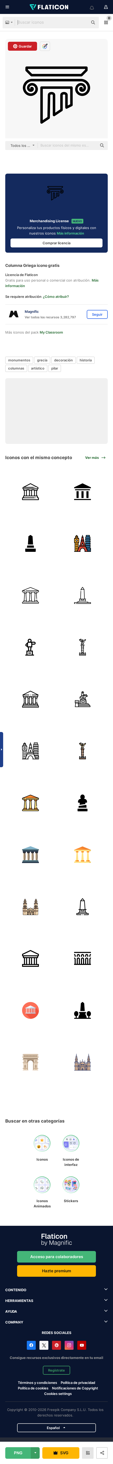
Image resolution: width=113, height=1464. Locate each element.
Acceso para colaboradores (56, 1256)
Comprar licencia (56, 243)
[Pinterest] (56, 1345)
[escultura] (83, 803)
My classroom (51, 332)
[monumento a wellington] (83, 1010)
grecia (42, 360)
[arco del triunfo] (31, 1062)
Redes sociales (56, 1333)
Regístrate (56, 1370)
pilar (54, 368)
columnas (16, 368)
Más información (70, 233)
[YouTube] (81, 1345)
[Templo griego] (31, 855)
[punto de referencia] (83, 543)
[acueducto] (83, 958)
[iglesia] (83, 1062)
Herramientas (19, 1301)
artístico (37, 368)
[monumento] (83, 492)
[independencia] (83, 647)
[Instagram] (69, 1345)
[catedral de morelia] (31, 907)
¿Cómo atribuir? (56, 296)
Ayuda (11, 1311)
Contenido (15, 1290)
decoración (63, 360)
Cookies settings (58, 1394)
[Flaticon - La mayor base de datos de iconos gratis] (49, 7)
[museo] (31, 699)
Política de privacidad (78, 1382)
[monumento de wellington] (83, 595)
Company (14, 1322)
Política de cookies (33, 1388)
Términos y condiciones (37, 1382)
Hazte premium (56, 1270)
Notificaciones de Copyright (75, 1388)
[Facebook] (31, 1345)
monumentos (19, 360)
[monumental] (31, 492)
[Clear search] (81, 22)
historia (86, 360)
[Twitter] (43, 1345)
